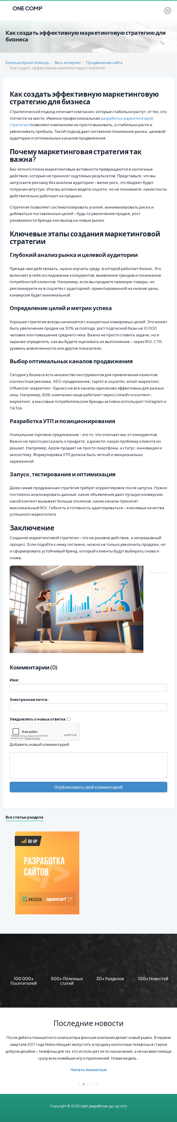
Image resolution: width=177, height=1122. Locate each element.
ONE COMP (27, 7)
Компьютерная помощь (27, 62)
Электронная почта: (29, 699)
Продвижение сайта (104, 62)
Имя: (14, 679)
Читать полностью (89, 1069)
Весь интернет (68, 62)
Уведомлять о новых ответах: (38, 719)
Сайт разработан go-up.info (103, 1106)
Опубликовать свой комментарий (88, 787)
